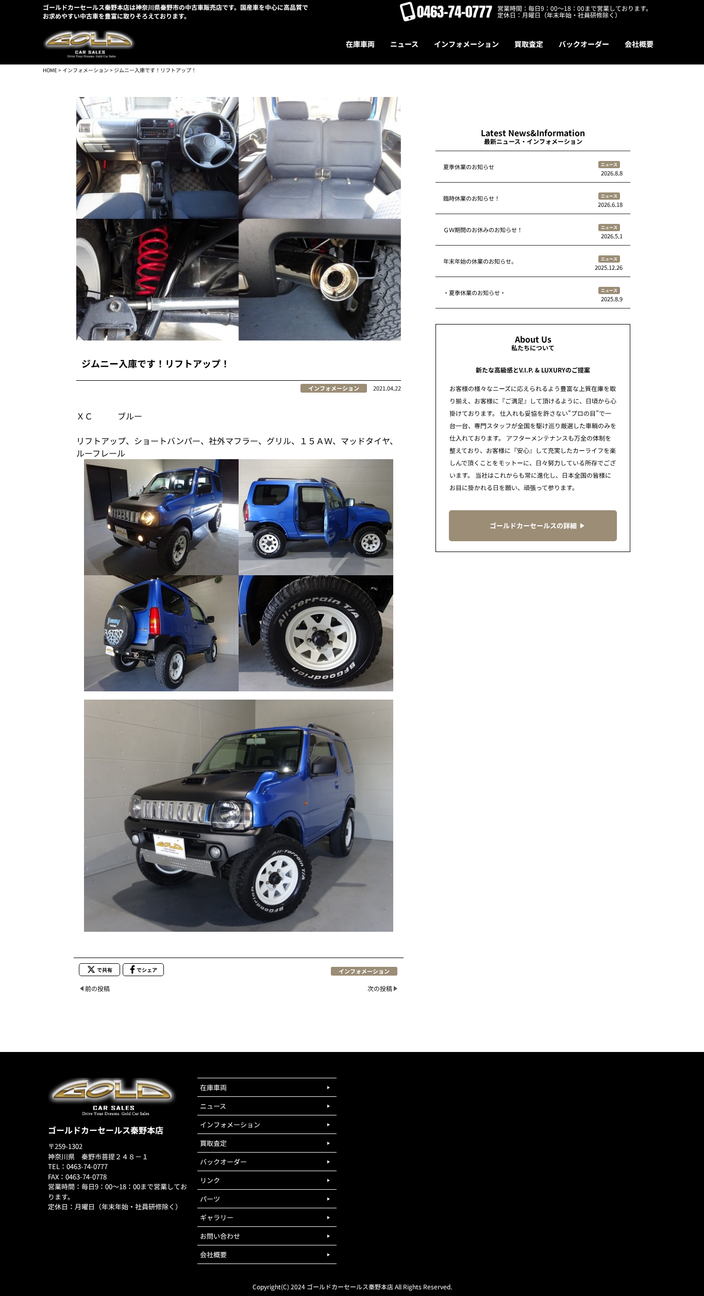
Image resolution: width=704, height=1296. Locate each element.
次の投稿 (379, 988)
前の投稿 (97, 988)
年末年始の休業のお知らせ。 (480, 261)
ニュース (609, 164)
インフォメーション (85, 70)
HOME (50, 70)
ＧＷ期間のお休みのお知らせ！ (483, 229)
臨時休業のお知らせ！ (471, 198)
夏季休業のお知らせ (468, 167)
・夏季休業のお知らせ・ (474, 292)
